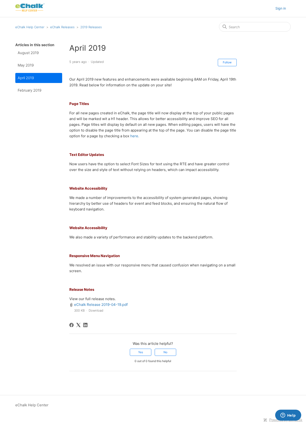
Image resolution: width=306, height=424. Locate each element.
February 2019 (29, 90)
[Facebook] (71, 325)
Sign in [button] (280, 8)
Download (96, 310)
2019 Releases (91, 27)
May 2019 (26, 65)
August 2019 (28, 52)
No (165, 352)
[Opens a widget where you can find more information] (288, 416)
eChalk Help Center (29, 27)
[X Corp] (78, 325)
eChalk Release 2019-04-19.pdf (101, 304)
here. (134, 136)
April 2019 (26, 78)
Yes (140, 352)
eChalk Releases (62, 27)
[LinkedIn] (85, 325)
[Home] (29, 11)
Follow (227, 62)
